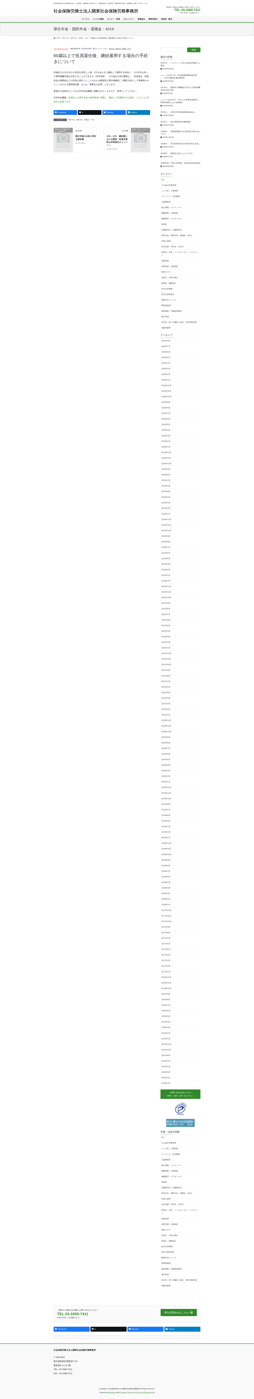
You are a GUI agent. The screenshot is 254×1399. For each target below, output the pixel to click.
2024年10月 (166, 463)
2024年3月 (165, 503)
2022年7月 (165, 614)
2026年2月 (165, 374)
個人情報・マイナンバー (171, 207)
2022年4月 (165, 631)
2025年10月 (166, 397)
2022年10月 (166, 597)
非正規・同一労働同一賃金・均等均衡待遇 (179, 322)
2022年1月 (165, 648)
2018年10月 (166, 854)
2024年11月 (166, 458)
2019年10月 (166, 799)
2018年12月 (166, 843)
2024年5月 (165, 491)
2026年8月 (165, 341)
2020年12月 (166, 720)
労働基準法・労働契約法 (171, 230)
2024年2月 (165, 508)
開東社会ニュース (168, 300)
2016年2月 (165, 1033)
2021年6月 (165, 687)
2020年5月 (165, 759)
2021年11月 (166, 659)
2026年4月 (165, 363)
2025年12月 (166, 385)
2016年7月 (165, 1005)
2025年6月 (165, 419)
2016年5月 (165, 1016)
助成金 (164, 224)
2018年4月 (165, 888)
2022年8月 (165, 609)
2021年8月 (165, 676)
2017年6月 (165, 944)
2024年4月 (165, 497)
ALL (163, 180)
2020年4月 (165, 765)
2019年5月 (165, 821)
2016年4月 (165, 1022)
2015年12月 (166, 1044)
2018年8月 (165, 865)
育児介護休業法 (167, 294)
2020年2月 (165, 776)
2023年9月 (165, 536)
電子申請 (165, 317)
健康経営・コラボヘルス (171, 219)
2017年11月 (166, 916)
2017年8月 (165, 932)
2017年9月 (165, 927)
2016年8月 (165, 999)
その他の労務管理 (168, 185)
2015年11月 (166, 1050)
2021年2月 (165, 709)
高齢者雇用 (166, 328)
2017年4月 (165, 955)
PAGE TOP (246, 1354)
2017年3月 (165, 960)
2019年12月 (166, 787)
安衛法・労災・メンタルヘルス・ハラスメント (179, 253)
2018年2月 (165, 899)
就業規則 (165, 261)
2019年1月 (165, 838)
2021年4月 (165, 698)
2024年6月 (165, 486)
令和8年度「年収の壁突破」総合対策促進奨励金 (180, 163)
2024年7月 (165, 480)
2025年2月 (165, 441)
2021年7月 (165, 681)
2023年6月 (165, 553)
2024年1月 (165, 514)
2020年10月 (166, 732)
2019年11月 (166, 793)
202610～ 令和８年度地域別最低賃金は (177, 112)
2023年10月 (166, 530)
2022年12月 (166, 586)
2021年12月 (166, 653)
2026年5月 (165, 357)
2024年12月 (166, 452)
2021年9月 (165, 670)
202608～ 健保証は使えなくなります (176, 153)
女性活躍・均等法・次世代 (172, 247)
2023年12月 (166, 519)
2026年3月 (165, 369)
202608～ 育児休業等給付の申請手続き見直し (180, 144)
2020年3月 (165, 771)
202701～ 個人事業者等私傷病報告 (175, 122)
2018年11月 (166, 849)
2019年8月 (165, 804)
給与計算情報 (167, 289)
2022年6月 (165, 620)
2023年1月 (165, 581)
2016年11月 (166, 983)
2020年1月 (165, 782)
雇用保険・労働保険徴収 (171, 311)
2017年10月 (166, 921)
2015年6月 (165, 1066)
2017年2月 (165, 966)
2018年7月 (165, 871)
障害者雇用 (166, 305)
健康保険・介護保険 (169, 213)
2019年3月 (165, 826)
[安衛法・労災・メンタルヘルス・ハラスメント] (140, 133)
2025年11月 (166, 391)
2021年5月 (165, 692)
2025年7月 (165, 413)
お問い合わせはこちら (180, 1094)
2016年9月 (165, 994)
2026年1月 (165, 380)
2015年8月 (165, 1055)
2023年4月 (165, 564)
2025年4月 (165, 430)
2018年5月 (165, 882)
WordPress (112, 1392)
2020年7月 (165, 748)
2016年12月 (166, 977)
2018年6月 (165, 877)
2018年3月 (165, 893)
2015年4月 (165, 1078)
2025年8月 (165, 408)
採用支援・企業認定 (169, 266)
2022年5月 (165, 625)
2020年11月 (166, 726)
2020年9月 (165, 737)
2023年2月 (165, 575)
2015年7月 (165, 1061)
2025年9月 (165, 402)
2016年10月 (166, 988)
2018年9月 (165, 860)
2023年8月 (165, 542)
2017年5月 (165, 949)
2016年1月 (165, 1039)
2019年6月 (165, 815)
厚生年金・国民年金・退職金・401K (120, 49)
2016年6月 (165, 1011)
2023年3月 (165, 570)
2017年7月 (165, 938)
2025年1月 (165, 447)
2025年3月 (165, 436)
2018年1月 (165, 904)
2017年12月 (166, 910)
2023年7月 (165, 547)
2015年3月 (165, 1083)
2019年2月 (165, 832)
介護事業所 (166, 202)
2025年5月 (165, 424)
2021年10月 (166, 664)
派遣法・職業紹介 (168, 283)
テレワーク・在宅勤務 (170, 196)
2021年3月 (165, 704)
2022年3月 (165, 637)
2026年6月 (165, 352)
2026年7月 (165, 346)
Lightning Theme (126, 1392)
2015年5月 (165, 1072)
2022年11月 (166, 592)
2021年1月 (165, 715)
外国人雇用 (166, 241)
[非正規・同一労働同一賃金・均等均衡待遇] (63, 133)
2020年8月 (165, 743)
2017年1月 (165, 972)
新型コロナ (166, 272)
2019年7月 (165, 810)
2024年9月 (165, 469)
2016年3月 (165, 1027)
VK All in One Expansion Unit (144, 1392)
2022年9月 (165, 603)
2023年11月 (166, 525)
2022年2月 (165, 642)
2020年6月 (165, 754)
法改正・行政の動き (169, 277)
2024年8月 (165, 475)
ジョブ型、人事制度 (169, 191)
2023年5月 (165, 558)
